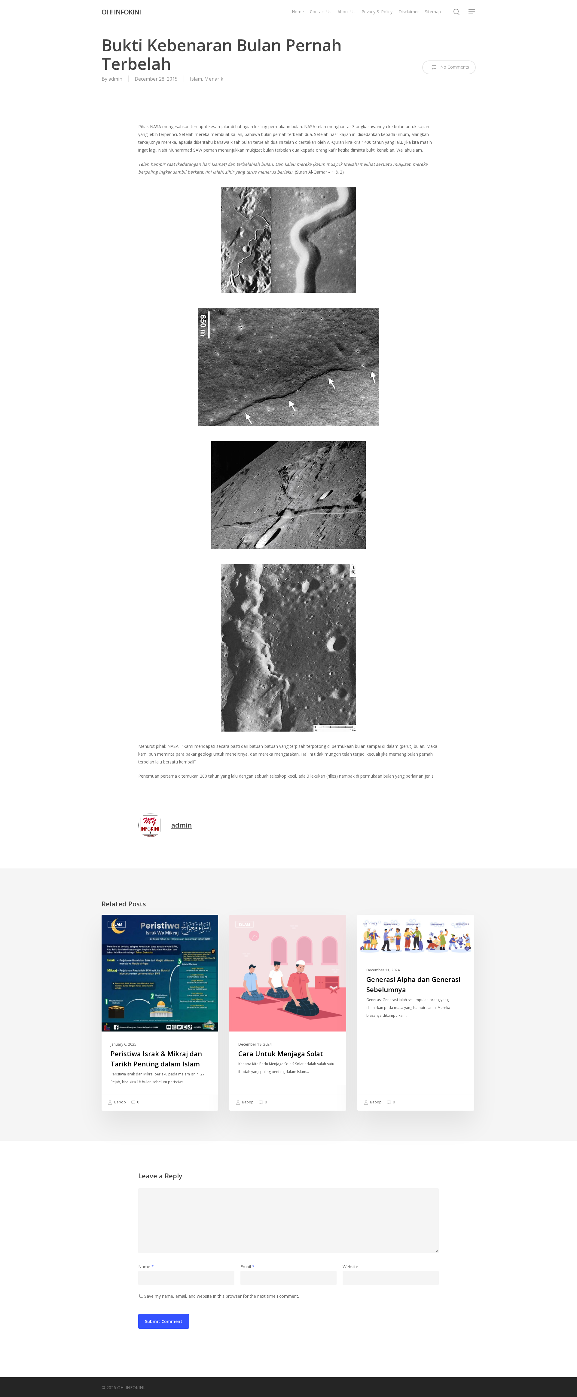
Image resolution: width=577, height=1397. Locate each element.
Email (247, 1266)
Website (350, 1266)
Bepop (119, 1102)
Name (146, 1266)
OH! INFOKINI (121, 11)
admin (115, 79)
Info (371, 924)
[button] (472, 12)
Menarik (213, 79)
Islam (196, 79)
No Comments (454, 67)
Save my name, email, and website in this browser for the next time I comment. (221, 1296)
